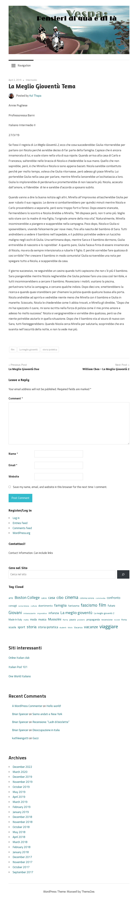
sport (21, 627)
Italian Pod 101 (18, 667)
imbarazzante (29, 613)
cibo (60, 597)
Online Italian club (19, 658)
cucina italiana (23, 606)
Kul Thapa (35, 95)
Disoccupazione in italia (46, 730)
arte (11, 598)
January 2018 (21, 852)
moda (33, 619)
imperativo (42, 613)
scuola (12, 627)
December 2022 (22, 767)
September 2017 (23, 872)
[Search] (123, 574)
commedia (100, 598)
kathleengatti (20, 738)
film (12, 349)
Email (13, 465)
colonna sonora (87, 598)
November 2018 (22, 822)
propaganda (93, 619)
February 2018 (21, 847)
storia (32, 627)
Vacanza (78, 627)
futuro (111, 605)
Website (14, 476)
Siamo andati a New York (47, 714)
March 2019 (20, 802)
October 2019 (21, 787)
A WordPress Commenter (27, 706)
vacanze (91, 627)
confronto (113, 597)
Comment (16, 398)
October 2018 (21, 827)
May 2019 (19, 792)
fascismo (89, 605)
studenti (63, 627)
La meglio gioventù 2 (104, 613)
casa (51, 597)
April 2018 (19, 837)
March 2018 (20, 842)
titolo (70, 627)
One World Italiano (20, 676)
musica (42, 619)
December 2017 (22, 857)
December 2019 (22, 777)
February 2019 (21, 807)
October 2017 (21, 867)
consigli (13, 606)
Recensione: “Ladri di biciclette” (50, 722)
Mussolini (54, 619)
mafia (26, 619)
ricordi (117, 619)
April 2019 (19, 797)
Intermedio (31, 80)
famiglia (60, 605)
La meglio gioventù (28, 349)
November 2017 (22, 862)
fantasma (73, 606)
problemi (81, 619)
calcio (44, 598)
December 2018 (22, 817)
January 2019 (21, 812)
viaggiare (108, 626)
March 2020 (20, 772)
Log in (16, 518)
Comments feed (22, 528)
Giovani (15, 612)
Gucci (36, 738)
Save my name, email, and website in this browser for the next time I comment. (60, 487)
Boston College (27, 597)
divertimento (45, 606)
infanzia (53, 613)
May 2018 (19, 832)
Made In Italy (15, 619)
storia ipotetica (50, 349)
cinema (71, 597)
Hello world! (53, 706)
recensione (107, 619)
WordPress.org (21, 533)
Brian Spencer (20, 714)
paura (73, 619)
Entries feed (20, 523)
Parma (65, 619)
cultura (34, 605)
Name (13, 454)
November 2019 (22, 782)
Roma (124, 619)
